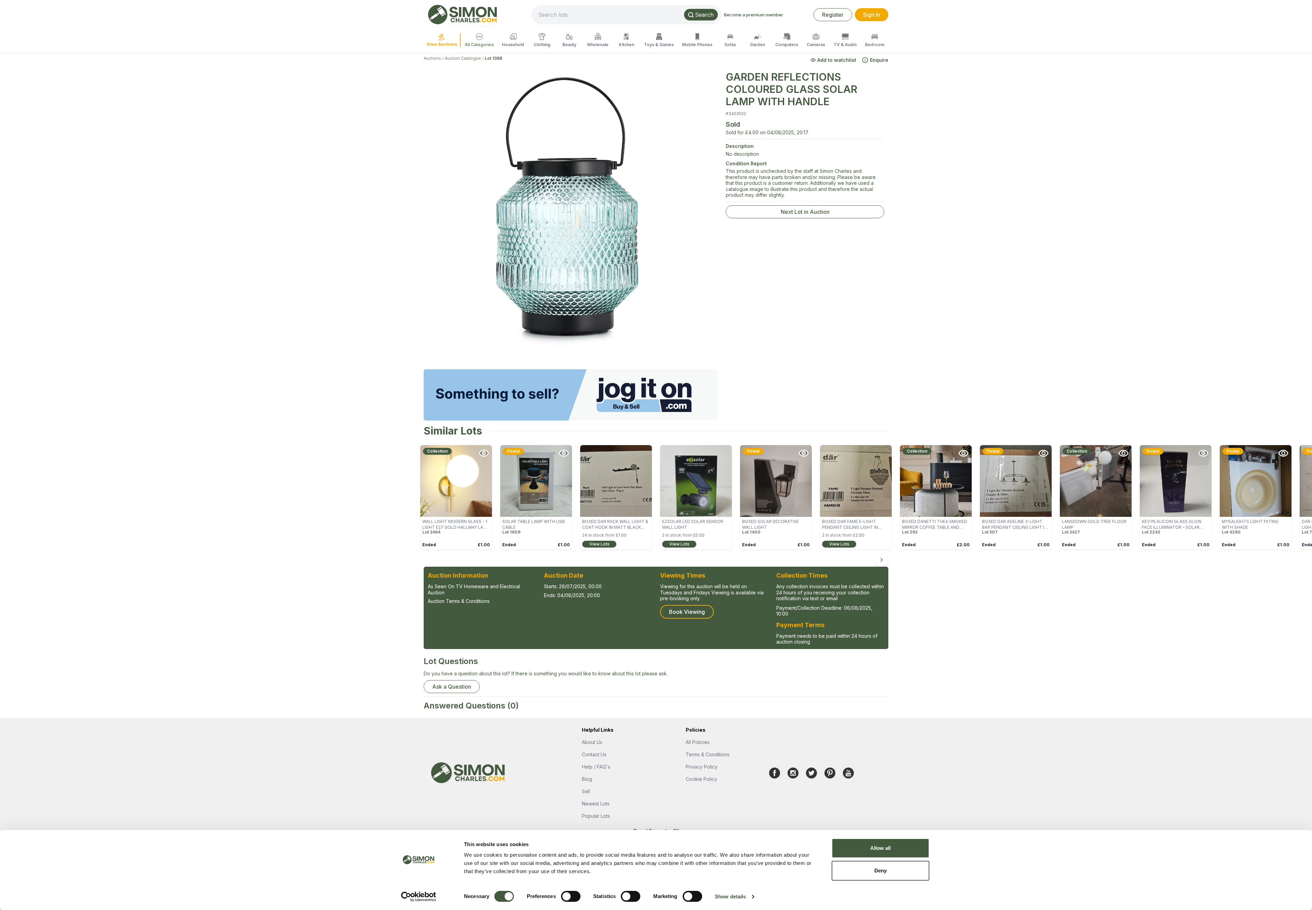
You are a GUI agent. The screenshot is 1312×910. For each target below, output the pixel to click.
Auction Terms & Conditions (459, 601)
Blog (587, 779)
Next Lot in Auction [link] (805, 211)
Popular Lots (596, 816)
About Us (592, 742)
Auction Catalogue (463, 58)
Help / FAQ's (596, 767)
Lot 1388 (493, 58)
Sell (586, 791)
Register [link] (833, 14)
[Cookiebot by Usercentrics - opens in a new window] (419, 897)
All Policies (698, 742)
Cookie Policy (701, 779)
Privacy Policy (702, 767)
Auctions (432, 58)
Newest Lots (596, 803)
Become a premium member (753, 14)
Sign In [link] (871, 14)
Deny (880, 870)
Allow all (880, 848)
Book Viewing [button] (687, 611)
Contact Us (594, 754)
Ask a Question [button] (451, 686)
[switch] (570, 896)
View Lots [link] (599, 544)
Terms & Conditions (707, 754)
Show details (730, 896)
